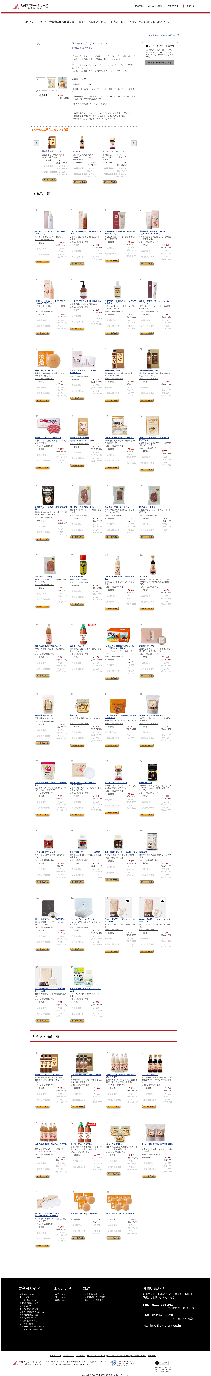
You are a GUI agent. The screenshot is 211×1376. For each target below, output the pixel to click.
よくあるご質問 (155, 5)
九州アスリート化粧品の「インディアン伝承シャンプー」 (120, 302)
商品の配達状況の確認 (29, 1315)
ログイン (191, 6)
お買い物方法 (173, 35)
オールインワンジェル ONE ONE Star (85, 301)
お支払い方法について (29, 1303)
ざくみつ (76, 151)
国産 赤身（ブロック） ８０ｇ (117, 507)
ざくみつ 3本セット (150, 1075)
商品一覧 (139, 5)
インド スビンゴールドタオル (82, 919)
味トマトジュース (77, 646)
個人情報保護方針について (96, 1294)
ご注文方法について (28, 1300)
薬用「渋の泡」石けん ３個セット (85, 1213)
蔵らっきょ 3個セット (115, 1144)
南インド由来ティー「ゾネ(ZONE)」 (50, 919)
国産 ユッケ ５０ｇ (147, 507)
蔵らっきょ (74, 715)
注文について (60, 1297)
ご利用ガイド (173, 5)
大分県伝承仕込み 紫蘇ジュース (48, 646)
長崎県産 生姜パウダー (79, 438)
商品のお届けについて (29, 1309)
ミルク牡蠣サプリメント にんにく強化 (121, 852)
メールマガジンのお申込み (31, 1329)
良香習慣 (143, 852)
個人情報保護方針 (138, 1356)
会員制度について (158, 35)
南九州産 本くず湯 (147, 646)
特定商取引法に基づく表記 (118, 1356)
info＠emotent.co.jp (165, 1325)
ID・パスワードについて (30, 1297)
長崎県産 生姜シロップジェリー (48, 438)
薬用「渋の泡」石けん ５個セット (120, 1213)
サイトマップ (55, 1356)
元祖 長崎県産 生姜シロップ (150, 370)
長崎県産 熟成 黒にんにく (45, 715)
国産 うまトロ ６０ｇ (44, 576)
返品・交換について (28, 1318)
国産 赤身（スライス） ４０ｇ (82, 507)
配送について (60, 1300)
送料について (25, 1306)
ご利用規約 (80, 1356)
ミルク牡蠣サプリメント (45, 852)
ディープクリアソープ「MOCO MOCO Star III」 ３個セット (48, 1214)
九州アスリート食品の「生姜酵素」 (119, 438)
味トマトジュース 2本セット (82, 1144)
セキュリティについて (96, 1356)
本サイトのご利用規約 (94, 1300)
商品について (60, 1294)
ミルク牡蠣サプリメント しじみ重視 (85, 852)
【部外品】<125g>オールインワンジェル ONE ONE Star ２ (50, 302)
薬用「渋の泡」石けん (44, 370)
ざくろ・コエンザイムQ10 (113, 151)
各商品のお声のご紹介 (29, 1321)
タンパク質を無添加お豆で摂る (152, 715)
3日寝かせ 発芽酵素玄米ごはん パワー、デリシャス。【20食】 (119, 647)
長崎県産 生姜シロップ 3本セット (49, 1075)
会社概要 (152, 1356)
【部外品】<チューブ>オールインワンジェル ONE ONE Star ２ (155, 232)
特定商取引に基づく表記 (95, 1297)
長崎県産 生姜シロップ (51, 151)
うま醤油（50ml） (77, 576)
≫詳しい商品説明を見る (82, 48)
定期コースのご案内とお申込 (32, 1312)
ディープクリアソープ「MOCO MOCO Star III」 (83, 784)
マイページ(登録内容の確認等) (32, 1326)
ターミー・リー (145, 783)
